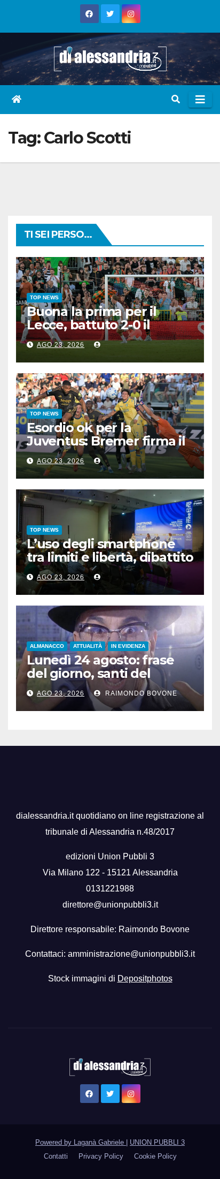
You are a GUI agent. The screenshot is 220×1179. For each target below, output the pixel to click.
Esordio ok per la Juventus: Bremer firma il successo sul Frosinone (106, 441)
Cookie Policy (155, 1156)
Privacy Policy (100, 1156)
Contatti (56, 1156)
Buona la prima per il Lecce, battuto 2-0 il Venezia (91, 325)
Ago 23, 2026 (60, 345)
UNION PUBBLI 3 (157, 1142)
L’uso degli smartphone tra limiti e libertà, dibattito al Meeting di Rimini (110, 557)
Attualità (87, 646)
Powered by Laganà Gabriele (80, 1142)
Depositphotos (144, 978)
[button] (175, 99)
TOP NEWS (44, 297)
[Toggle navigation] (200, 100)
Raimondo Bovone (140, 693)
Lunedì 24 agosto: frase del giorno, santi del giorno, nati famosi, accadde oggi (100, 680)
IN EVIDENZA (128, 646)
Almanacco (47, 646)
